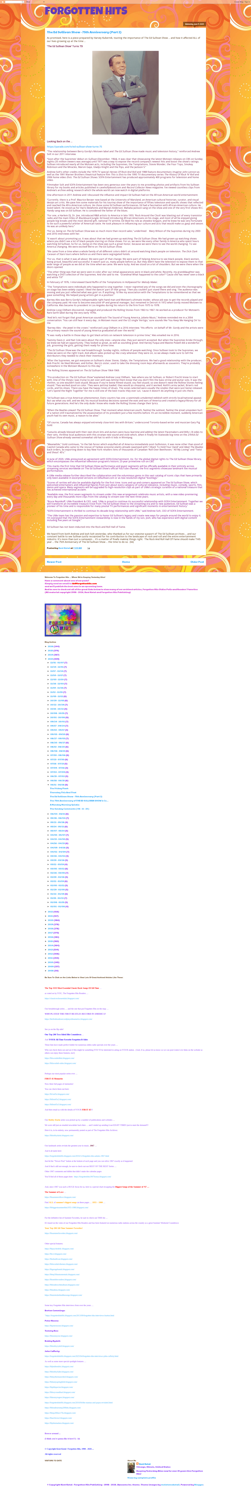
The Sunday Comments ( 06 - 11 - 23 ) (69, 808)
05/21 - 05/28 (57, 822)
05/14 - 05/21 (57, 826)
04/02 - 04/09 (58, 851)
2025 (50, 650)
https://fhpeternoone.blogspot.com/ (59, 1326)
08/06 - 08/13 (57, 750)
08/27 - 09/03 (57, 738)
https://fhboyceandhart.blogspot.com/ (60, 1392)
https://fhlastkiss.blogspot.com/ (57, 1290)
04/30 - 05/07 (58, 834)
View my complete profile (141, 1477)
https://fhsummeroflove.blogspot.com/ (60, 1197)
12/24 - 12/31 (57, 666)
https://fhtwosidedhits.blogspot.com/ (59, 1058)
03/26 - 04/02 (57, 855)
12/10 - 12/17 (56, 675)
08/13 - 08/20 (57, 746)
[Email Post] (88, 547)
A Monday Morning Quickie (64, 804)
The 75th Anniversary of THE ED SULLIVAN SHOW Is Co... (79, 800)
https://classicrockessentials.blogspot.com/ (62, 998)
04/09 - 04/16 (58, 847)
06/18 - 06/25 (57, 780)
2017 (50, 932)
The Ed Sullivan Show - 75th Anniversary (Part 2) (76, 796)
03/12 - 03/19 (57, 864)
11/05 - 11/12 (56, 696)
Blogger (198, 1484)
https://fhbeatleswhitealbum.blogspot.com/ (62, 1285)
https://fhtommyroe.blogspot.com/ (58, 1336)
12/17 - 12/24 (57, 670)
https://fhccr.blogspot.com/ (55, 1254)
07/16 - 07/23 (57, 763)
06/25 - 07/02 (57, 776)
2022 (50, 911)
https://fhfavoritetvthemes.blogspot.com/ (61, 1264)
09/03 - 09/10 (58, 734)
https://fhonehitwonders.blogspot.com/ (60, 1279)
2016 (50, 936)
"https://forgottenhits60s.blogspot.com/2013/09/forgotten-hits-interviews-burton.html (79, 1315)
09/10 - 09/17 (57, 729)
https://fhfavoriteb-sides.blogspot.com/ (60, 1063)
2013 (50, 949)
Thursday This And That (63, 792)
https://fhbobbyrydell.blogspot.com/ (59, 1346)
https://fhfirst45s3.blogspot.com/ (58, 1104)
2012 (50, 953)
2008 (51, 970)
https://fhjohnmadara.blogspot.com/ (59, 1423)
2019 (50, 924)
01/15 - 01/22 (57, 897)
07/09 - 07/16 (57, 767)
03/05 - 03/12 (57, 868)
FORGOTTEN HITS (86, 12)
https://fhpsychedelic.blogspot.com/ (59, 1249)
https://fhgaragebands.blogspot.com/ (59, 1269)
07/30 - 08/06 (58, 755)
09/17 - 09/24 (57, 725)
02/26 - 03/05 (57, 872)
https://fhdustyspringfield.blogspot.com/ (61, 1382)
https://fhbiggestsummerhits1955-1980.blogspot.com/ (66, 1207)
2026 (51, 646)
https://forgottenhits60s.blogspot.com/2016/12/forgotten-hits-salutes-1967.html (77, 1156)
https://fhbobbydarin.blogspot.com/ (59, 1135)
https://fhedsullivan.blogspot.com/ (58, 1259)
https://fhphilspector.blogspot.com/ (59, 1387)
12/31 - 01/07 (57, 662)
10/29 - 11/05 (57, 700)
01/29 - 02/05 (57, 889)
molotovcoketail (170, 1484)
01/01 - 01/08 (57, 906)
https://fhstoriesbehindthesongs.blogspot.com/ (63, 1295)
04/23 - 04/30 (57, 839)
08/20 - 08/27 (57, 742)
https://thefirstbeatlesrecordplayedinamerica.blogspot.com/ (68, 1019)
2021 (50, 915)
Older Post (197, 561)
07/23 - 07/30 (57, 759)
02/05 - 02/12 (57, 885)
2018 (50, 928)
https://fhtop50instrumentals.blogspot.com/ (62, 1274)
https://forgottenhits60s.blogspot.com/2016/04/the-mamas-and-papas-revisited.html (79, 1402)
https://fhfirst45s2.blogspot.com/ (58, 1099)
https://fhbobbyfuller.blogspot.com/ (59, 1372)
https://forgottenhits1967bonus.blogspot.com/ (92, 1177)
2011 (50, 957)
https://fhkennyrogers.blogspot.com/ (59, 1397)
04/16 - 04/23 (57, 843)
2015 (50, 941)
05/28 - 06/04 (58, 817)
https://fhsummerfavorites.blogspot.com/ (61, 1233)
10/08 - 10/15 (57, 713)
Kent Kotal (145, 1464)
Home (126, 561)
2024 (51, 654)
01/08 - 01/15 (57, 902)
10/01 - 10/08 (57, 717)
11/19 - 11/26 (57, 687)
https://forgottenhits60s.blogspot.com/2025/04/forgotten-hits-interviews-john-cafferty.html (81, 1356)
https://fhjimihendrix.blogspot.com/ (59, 1366)
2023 (50, 658)
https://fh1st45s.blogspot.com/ (57, 1094)
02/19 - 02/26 (57, 876)
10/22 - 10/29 (57, 704)
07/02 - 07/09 (57, 771)
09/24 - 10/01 (57, 721)
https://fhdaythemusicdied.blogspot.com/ (61, 1377)
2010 (51, 962)
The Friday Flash (59, 788)
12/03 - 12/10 (57, 679)
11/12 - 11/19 (56, 692)
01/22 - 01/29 (57, 893)
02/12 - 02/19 (57, 881)
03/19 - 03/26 (57, 860)
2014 (50, 945)
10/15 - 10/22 (57, 708)
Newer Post (54, 561)
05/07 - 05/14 (57, 830)
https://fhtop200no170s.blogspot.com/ (60, 1413)
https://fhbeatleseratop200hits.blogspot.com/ (63, 1408)
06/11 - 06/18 (57, 784)
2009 (51, 966)
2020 (51, 920)
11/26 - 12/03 (57, 683)
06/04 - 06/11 (57, 813)
